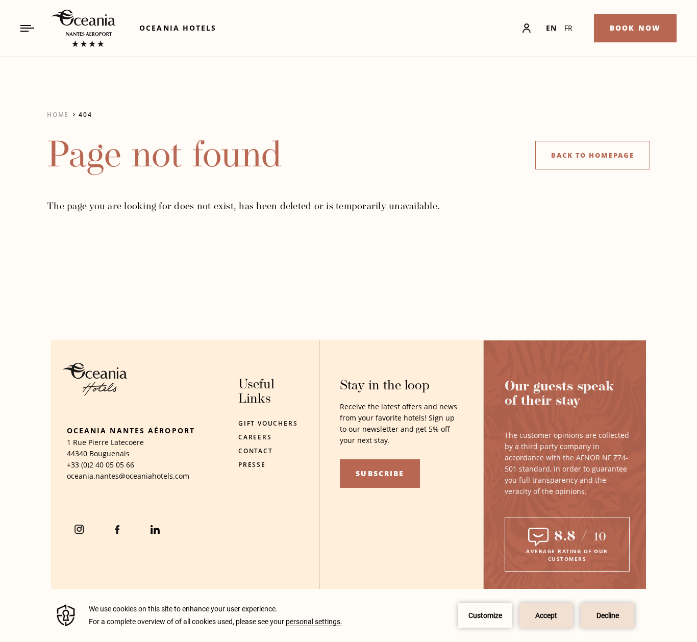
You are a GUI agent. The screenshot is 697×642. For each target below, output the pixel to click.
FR (568, 28)
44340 (77, 453)
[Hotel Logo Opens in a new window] (95, 393)
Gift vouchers (267, 423)
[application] (348, 615)
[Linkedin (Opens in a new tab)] (155, 529)
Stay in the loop (385, 386)
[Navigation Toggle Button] (27, 28)
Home (58, 114)
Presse (252, 464)
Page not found (164, 157)
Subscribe (380, 473)
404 (85, 114)
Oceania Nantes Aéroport (131, 430)
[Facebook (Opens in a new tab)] (117, 529)
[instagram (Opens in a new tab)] (79, 529)
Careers (255, 437)
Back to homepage (592, 155)
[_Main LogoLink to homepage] (74, 28)
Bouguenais (109, 453)
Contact (255, 451)
